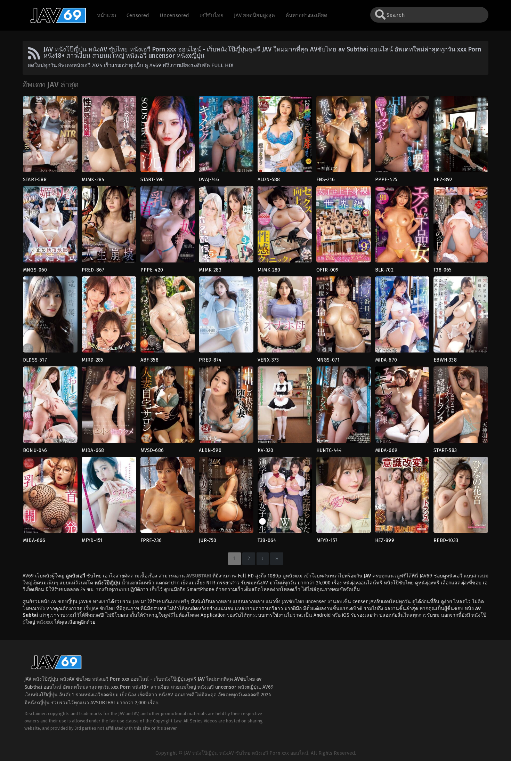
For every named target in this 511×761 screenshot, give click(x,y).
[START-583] (460, 406)
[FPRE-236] (167, 497)
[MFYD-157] (343, 497)
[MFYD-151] (109, 497)
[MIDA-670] (402, 316)
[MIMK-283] (226, 226)
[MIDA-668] (109, 406)
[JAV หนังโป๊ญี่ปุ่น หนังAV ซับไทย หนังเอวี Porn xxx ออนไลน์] (55, 22)
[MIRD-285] (109, 316)
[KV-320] (285, 406)
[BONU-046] (50, 406)
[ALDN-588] (285, 136)
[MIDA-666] (50, 497)
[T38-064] (285, 497)
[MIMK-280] (285, 226)
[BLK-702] (402, 226)
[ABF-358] (167, 316)
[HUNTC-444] (343, 406)
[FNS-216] (343, 136)
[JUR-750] (226, 497)
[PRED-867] (109, 226)
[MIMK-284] (109, 136)
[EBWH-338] (460, 316)
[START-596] (167, 136)
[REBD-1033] (460, 497)
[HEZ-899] (402, 497)
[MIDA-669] (402, 406)
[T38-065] (460, 226)
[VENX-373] (285, 316)
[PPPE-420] (167, 226)
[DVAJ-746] (226, 136)
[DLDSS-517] (50, 316)
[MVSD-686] (167, 406)
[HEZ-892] (460, 136)
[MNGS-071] (343, 316)
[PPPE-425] (402, 136)
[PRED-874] (226, 316)
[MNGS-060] (50, 226)
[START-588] (50, 136)
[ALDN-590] (226, 406)
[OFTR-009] (343, 226)
